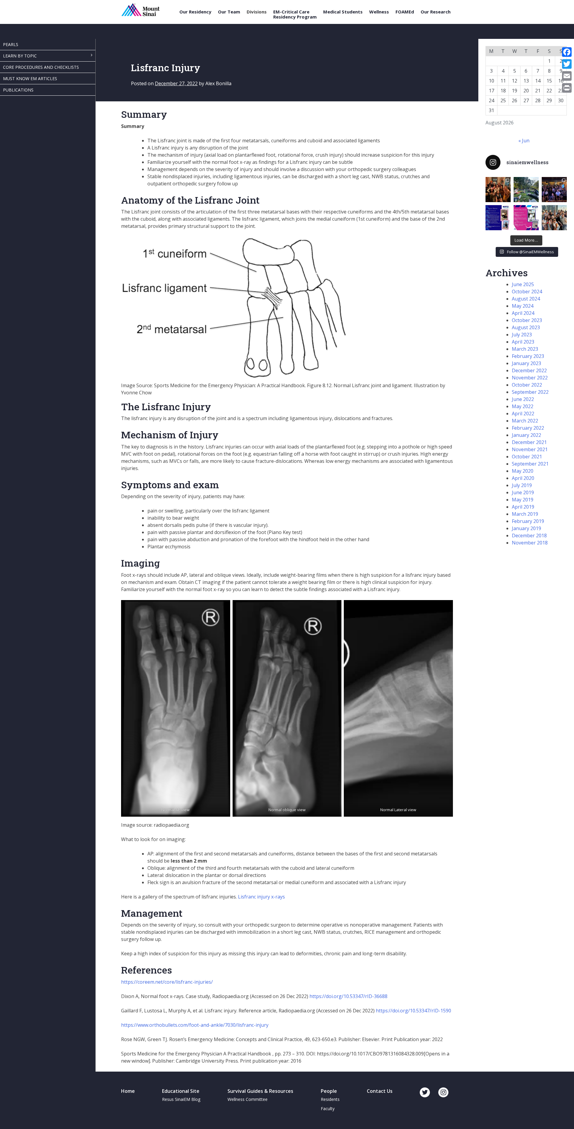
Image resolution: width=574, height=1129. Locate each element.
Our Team (229, 11)
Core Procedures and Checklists (41, 67)
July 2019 (522, 485)
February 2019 (528, 521)
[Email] (567, 76)
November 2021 (530, 449)
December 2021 (529, 442)
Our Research (436, 11)
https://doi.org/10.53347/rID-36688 (348, 996)
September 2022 (530, 392)
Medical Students (343, 11)
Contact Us (380, 1091)
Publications (18, 90)
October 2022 (527, 385)
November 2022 (530, 377)
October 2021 (527, 456)
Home (128, 1091)
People (329, 1091)
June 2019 (523, 492)
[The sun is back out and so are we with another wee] (498, 217)
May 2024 (522, 306)
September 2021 (530, 463)
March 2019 (525, 514)
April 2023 (523, 341)
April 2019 (523, 507)
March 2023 (525, 349)
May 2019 (522, 499)
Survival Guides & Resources (260, 1091)
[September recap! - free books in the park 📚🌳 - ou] (526, 189)
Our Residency (195, 11)
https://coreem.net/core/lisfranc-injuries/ (167, 982)
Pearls (10, 44)
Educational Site (180, 1091)
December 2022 (529, 370)
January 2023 (526, 363)
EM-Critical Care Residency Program (295, 14)
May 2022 (522, 406)
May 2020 (522, 471)
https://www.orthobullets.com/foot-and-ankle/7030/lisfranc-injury (194, 1025)
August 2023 (526, 327)
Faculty (328, 1108)
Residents (330, 1099)
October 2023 (527, 320)
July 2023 (522, 334)
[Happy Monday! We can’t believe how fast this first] (526, 217)
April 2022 (523, 413)
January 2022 (526, 435)
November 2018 (530, 542)
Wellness (379, 11)
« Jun (523, 140)
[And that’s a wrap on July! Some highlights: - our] (554, 217)
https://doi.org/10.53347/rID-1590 (413, 1010)
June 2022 (523, 399)
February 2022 (528, 428)
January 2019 (526, 528)
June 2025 (523, 284)
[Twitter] (567, 64)
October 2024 (527, 291)
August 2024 (526, 298)
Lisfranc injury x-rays (261, 896)
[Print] (567, 88)
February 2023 (528, 356)
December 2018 (529, 535)
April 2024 (523, 313)
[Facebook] (567, 52)
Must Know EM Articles (30, 78)
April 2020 (523, 478)
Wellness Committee (248, 1099)
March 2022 (525, 420)
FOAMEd (405, 11)
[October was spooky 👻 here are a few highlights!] (498, 189)
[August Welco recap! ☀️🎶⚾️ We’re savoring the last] (554, 189)
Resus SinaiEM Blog (181, 1099)
